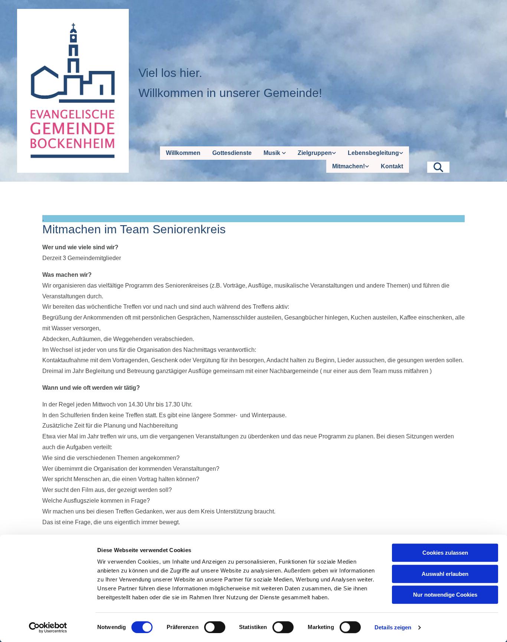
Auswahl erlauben (445, 574)
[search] (438, 167)
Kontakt (392, 166)
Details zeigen (392, 627)
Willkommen (183, 153)
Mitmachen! (348, 166)
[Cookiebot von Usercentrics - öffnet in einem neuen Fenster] (48, 627)
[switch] (214, 627)
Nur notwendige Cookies (445, 594)
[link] (275, 152)
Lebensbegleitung (373, 153)
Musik (273, 153)
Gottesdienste (232, 153)
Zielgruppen (315, 153)
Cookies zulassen (445, 552)
